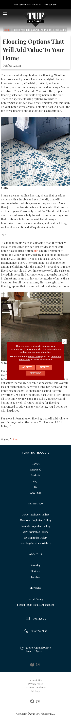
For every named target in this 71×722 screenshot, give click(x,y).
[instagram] (38, 665)
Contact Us (39, 618)
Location (35, 577)
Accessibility (35, 680)
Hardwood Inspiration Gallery (35, 520)
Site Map (35, 691)
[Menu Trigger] (5, 14)
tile (36, 250)
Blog (15, 439)
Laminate (35, 475)
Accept (27, 367)
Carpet (35, 463)
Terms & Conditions (35, 687)
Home (7, 29)
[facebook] (32, 665)
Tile (35, 486)
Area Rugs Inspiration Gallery (35, 543)
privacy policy (35, 356)
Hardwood (35, 469)
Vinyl (35, 481)
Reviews (35, 571)
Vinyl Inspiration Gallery (35, 531)
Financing (35, 565)
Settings (35, 373)
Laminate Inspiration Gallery (35, 526)
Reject (44, 367)
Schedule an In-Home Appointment (35, 604)
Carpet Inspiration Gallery (35, 514)
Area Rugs (35, 492)
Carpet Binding (35, 599)
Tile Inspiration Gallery (35, 537)
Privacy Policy (35, 683)
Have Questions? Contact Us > (28, 4)
